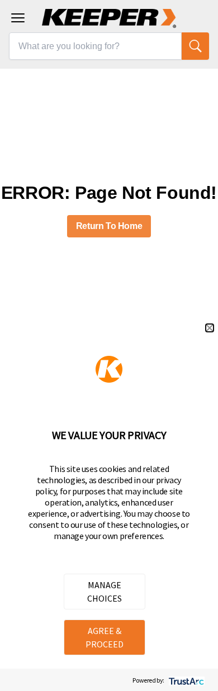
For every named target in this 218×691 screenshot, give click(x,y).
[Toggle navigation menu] (18, 18)
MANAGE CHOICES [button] (104, 591)
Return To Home (109, 226)
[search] (195, 46)
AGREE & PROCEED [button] (105, 637)
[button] (210, 328)
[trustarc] (185, 680)
